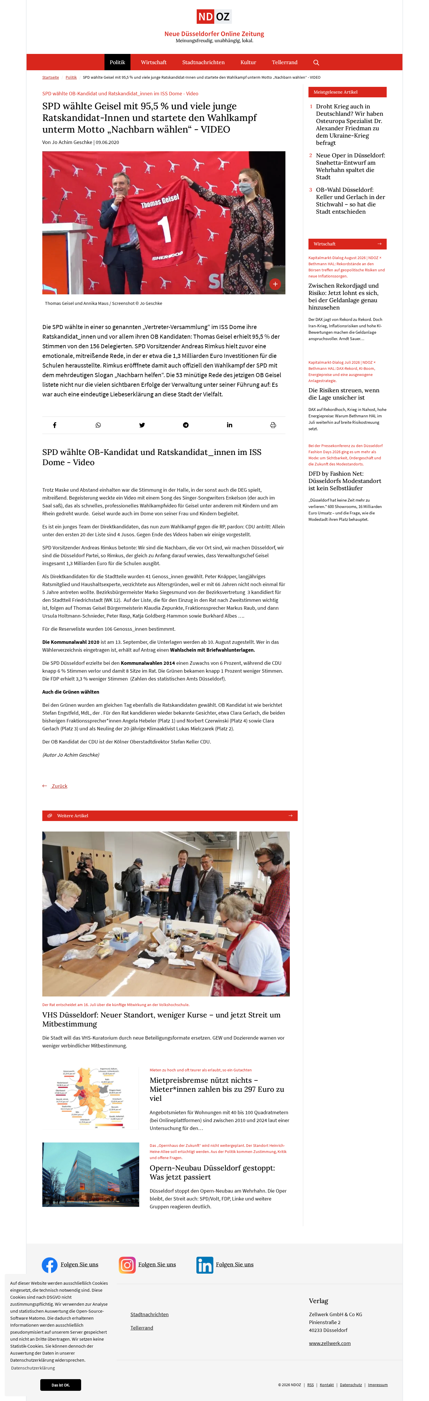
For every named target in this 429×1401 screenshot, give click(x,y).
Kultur (248, 62)
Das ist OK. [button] (61, 1385)
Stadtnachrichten (203, 62)
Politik (117, 62)
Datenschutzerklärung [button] (33, 1368)
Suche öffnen (316, 62)
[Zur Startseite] (214, 21)
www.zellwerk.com (330, 1343)
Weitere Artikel (72, 815)
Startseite (50, 77)
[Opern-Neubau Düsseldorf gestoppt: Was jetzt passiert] (90, 1174)
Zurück (59, 786)
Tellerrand (285, 62)
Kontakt (327, 1384)
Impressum (378, 1384)
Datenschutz (351, 1384)
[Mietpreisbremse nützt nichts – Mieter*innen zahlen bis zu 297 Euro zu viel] (90, 1098)
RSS (310, 1384)
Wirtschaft (154, 62)
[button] (54, 425)
